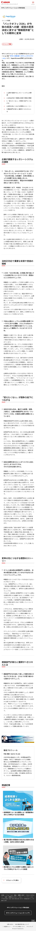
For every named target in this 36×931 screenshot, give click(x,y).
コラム (19, 897)
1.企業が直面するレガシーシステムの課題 (19, 94)
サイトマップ (30, 926)
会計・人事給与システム (11, 897)
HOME (2, 895)
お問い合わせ (10, 924)
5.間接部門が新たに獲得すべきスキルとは (19, 110)
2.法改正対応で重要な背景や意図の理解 (19, 98)
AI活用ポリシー (7, 926)
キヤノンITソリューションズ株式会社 (13, 8)
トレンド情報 (7, 44)
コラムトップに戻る (12, 880)
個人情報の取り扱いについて (22, 924)
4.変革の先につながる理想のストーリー (19, 106)
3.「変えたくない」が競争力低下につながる (19, 102)
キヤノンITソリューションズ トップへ (18, 913)
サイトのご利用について (19, 926)
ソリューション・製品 (11, 895)
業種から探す (21, 895)
